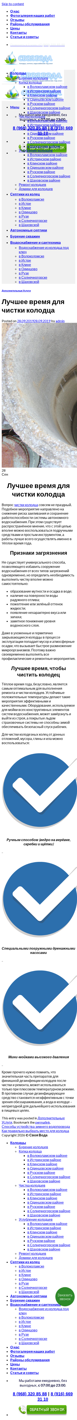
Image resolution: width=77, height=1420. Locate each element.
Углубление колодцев (36, 150)
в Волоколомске (31, 256)
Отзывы (17, 20)
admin (60, 321)
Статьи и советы (24, 37)
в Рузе (24, 216)
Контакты (18, 32)
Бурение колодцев (33, 78)
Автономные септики (28, 230)
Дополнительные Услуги (16, 290)
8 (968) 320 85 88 (30, 1393)
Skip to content (13, 4)
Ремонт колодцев (32, 184)
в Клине (25, 208)
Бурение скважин (25, 236)
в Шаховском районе (43, 112)
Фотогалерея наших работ (32, 15)
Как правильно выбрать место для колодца (35, 1131)
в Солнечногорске (33, 220)
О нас (14, 11)
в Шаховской (29, 225)
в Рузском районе (41, 104)
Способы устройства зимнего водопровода (36, 1126)
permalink (42, 1122)
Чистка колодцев (32, 116)
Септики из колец (25, 194)
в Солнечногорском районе (48, 108)
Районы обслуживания (30, 24)
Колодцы (18, 73)
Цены (15, 28)
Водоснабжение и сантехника (35, 242)
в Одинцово (28, 212)
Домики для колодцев (36, 189)
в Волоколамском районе (47, 87)
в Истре (25, 203)
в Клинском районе (42, 95)
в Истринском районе (44, 91)
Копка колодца (30, 82)
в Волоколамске (31, 199)
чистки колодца (26, 505)
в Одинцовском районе (45, 99)
